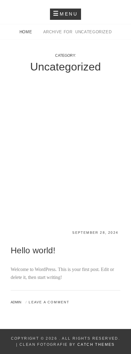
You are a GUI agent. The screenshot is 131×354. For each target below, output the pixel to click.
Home (26, 32)
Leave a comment (49, 302)
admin (16, 302)
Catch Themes (96, 344)
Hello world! (33, 250)
